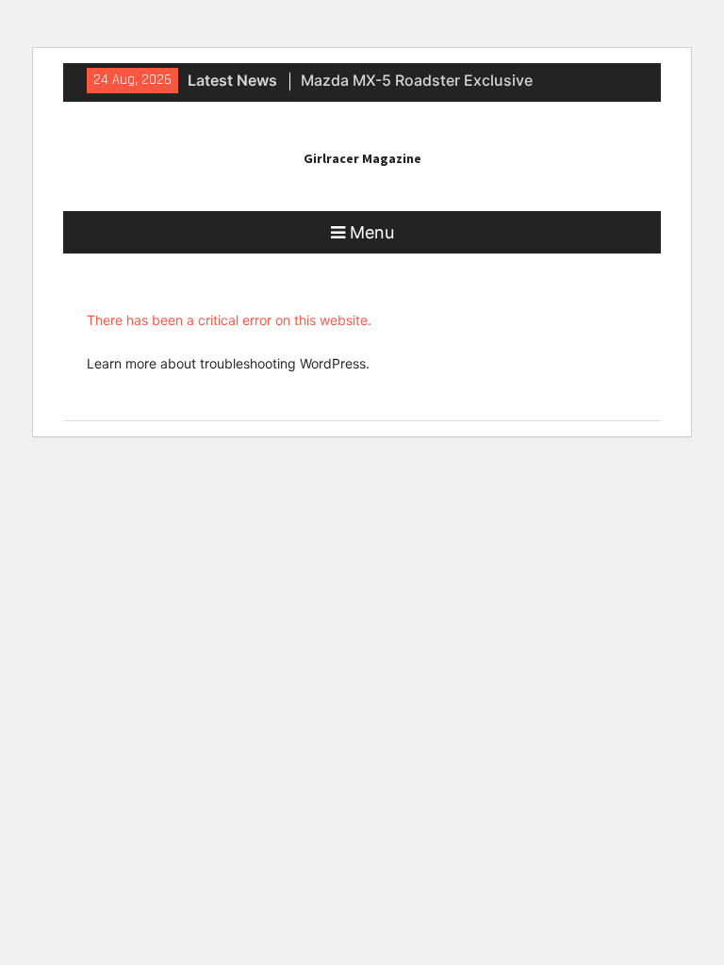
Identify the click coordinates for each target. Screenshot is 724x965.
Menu (372, 232)
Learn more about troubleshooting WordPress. (228, 363)
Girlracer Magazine (362, 158)
